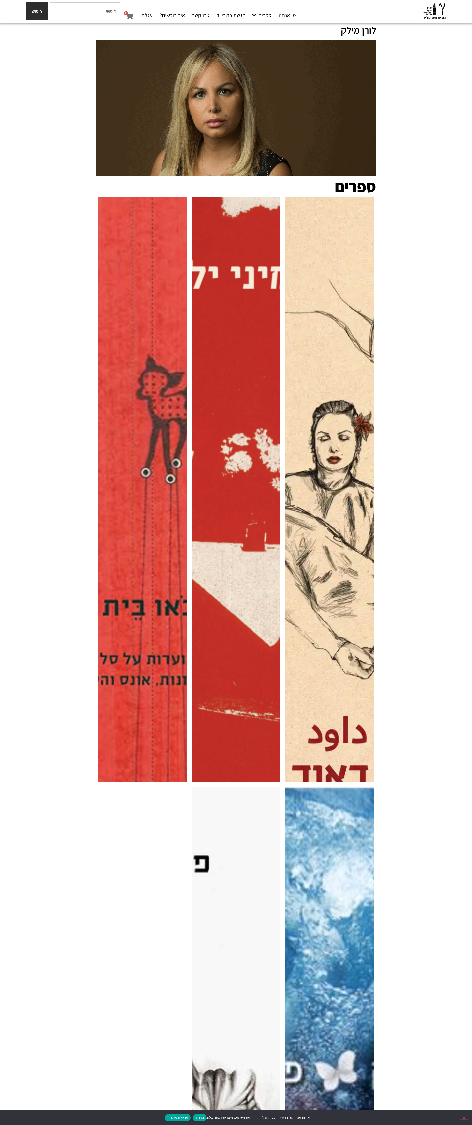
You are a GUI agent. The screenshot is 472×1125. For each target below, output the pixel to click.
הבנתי (199, 1117)
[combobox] (85, 11)
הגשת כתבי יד (231, 15)
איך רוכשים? (172, 15)
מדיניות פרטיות (177, 1117)
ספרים (265, 15)
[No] (464, 1117)
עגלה (147, 15)
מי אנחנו (287, 15)
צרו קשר (200, 15)
